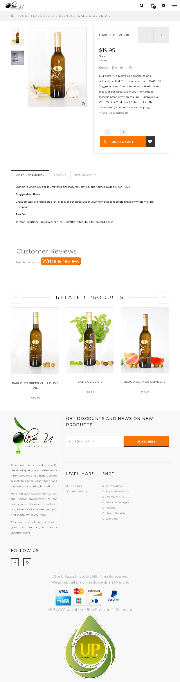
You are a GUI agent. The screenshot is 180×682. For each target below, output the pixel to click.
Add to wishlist (150, 141)
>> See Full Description (113, 112)
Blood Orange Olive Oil (145, 381)
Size (102, 56)
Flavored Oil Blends (52, 15)
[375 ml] (103, 61)
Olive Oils (75, 485)
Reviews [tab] (60, 175)
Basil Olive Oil (90, 381)
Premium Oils (115, 496)
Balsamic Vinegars (118, 502)
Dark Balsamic (78, 491)
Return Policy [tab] (86, 175)
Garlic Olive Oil (114, 35)
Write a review (60, 261)
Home (22, 15)
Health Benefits (115, 513)
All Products (113, 485)
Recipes (110, 507)
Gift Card (112, 518)
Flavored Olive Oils (118, 491)
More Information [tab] (30, 175)
